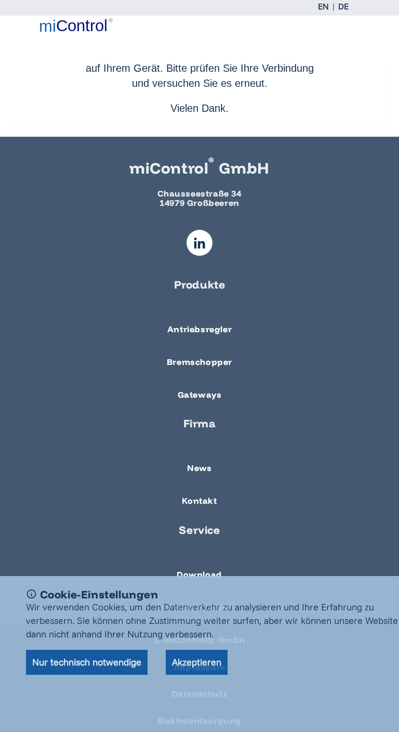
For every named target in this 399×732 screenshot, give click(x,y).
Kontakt (199, 500)
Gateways (200, 394)
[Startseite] (76, 25)
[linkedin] (199, 243)
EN (323, 6)
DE (343, 6)
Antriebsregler (199, 329)
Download (199, 574)
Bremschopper (199, 362)
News (199, 468)
